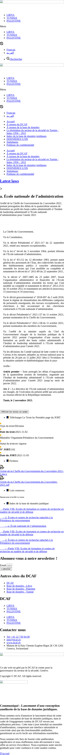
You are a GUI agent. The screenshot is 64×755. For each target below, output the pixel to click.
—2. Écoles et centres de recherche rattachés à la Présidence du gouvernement (26, 519)
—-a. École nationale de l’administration (23, 526)
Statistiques (12, 142)
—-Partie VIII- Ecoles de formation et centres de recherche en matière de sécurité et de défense (27, 550)
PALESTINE (14, 20)
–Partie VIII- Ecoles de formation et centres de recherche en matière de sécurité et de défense (32, 510)
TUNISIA (12, 17)
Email (3, 565)
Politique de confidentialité (20, 145)
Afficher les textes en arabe (14, 412)
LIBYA (10, 15)
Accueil (11, 121)
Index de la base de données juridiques (26, 136)
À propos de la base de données (23, 127)
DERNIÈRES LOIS (17, 139)
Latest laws (9, 181)
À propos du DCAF (17, 124)
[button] (32, 26)
